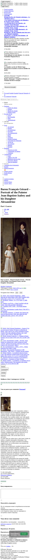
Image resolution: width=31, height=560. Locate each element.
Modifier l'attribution (6, 286)
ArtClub (8, 122)
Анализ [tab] (6, 214)
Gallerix (8, 546)
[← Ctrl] (15, 315)
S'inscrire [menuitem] (13, 96)
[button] (8, 9)
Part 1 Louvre (14, 289)
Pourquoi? (22, 389)
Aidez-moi (4, 555)
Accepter (24, 533)
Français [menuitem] (21, 93)
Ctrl (17, 292)
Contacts (15, 555)
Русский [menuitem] (6, 93)
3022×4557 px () (19, 288)
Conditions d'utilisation (18, 557)
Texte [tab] (6, 212)
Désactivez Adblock (6, 475)
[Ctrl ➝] (15, 334)
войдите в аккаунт (6, 524)
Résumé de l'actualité (10, 87)
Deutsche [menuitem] (26, 93)
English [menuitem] (11, 93)
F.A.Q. (9, 555)
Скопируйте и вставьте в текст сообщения (13, 541)
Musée (8, 103)
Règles (10, 557)
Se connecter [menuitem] (7, 96)
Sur (12, 555)
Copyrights (13, 558)
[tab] (6, 209)
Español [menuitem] (16, 93)
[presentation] (17, 215)
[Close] (1, 483)
